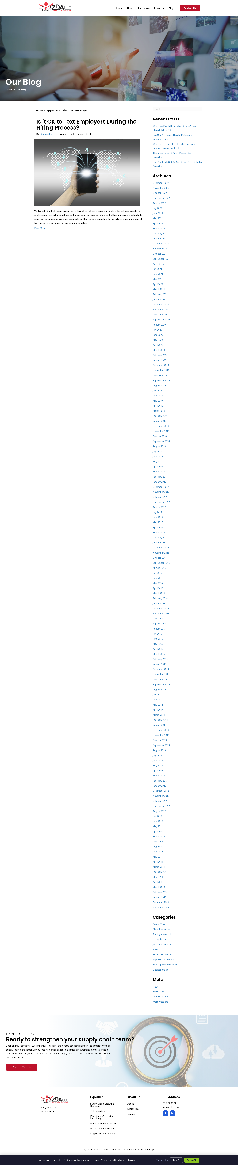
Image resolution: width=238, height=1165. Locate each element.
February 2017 (160, 537)
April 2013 (158, 770)
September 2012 (161, 806)
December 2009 (161, 902)
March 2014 (159, 714)
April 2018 (158, 466)
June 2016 (158, 578)
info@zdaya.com (48, 1107)
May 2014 (158, 704)
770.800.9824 (47, 1111)
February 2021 (160, 294)
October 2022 (160, 192)
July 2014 (157, 694)
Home (9, 89)
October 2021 (160, 253)
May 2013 (158, 765)
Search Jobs (133, 1109)
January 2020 (159, 360)
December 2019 (161, 365)
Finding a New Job (162, 934)
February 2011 (160, 871)
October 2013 (160, 740)
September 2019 (161, 380)
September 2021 (161, 258)
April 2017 (158, 527)
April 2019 (158, 405)
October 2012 (160, 800)
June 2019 (158, 395)
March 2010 (159, 887)
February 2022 (160, 233)
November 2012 (161, 795)
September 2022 (161, 198)
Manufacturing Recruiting (103, 1123)
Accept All (191, 1160)
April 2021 (158, 284)
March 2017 (159, 532)
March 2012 (159, 836)
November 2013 (161, 735)
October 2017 (160, 496)
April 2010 (158, 882)
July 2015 (157, 633)
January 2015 (159, 664)
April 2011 (158, 861)
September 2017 (161, 502)
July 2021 (157, 268)
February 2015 (160, 659)
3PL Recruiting (97, 1111)
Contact (131, 1114)
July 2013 (157, 755)
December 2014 (161, 669)
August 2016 (159, 567)
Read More (40, 228)
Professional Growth (163, 954)
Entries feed (159, 991)
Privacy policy (161, 1160)
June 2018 (158, 456)
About (130, 1104)
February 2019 (160, 415)
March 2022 (159, 228)
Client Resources (161, 929)
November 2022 (161, 187)
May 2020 (158, 339)
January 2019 (159, 420)
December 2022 (161, 182)
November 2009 (161, 907)
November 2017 (161, 491)
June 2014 (158, 699)
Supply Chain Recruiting (102, 1134)
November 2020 (161, 309)
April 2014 (158, 709)
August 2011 (159, 846)
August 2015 (159, 628)
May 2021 (158, 279)
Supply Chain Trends (163, 959)
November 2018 (161, 431)
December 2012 (161, 790)
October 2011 (160, 841)
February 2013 (160, 780)
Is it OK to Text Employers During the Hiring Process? (86, 124)
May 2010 (158, 876)
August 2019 (159, 385)
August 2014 (159, 689)
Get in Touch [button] (22, 1067)
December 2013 (161, 730)
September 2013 (161, 745)
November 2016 (161, 552)
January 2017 (159, 542)
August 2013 (159, 750)
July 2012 (157, 816)
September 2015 (161, 623)
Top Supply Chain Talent (165, 964)
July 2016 (157, 572)
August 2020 (159, 324)
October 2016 (160, 557)
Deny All (176, 1160)
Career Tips (159, 924)
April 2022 (158, 223)
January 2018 (159, 481)
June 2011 (158, 851)
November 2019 (161, 370)
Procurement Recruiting (102, 1128)
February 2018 (160, 476)
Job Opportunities (162, 944)
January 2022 (159, 238)
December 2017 (161, 486)
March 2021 (159, 289)
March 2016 (159, 593)
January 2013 (159, 785)
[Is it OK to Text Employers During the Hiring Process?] (87, 172)
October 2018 (160, 436)
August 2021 (159, 263)
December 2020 (161, 304)
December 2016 (161, 547)
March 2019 (159, 410)
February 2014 (160, 719)
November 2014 (161, 674)
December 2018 (161, 426)
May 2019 (158, 400)
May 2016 (158, 583)
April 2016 (158, 588)
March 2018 (159, 471)
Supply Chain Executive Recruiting (102, 1105)
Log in (156, 986)
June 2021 (158, 274)
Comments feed (161, 996)
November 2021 (161, 248)
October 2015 (160, 618)
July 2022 (157, 208)
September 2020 (161, 319)
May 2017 (158, 522)
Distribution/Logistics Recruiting (101, 1117)
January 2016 (159, 603)
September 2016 (161, 562)
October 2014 (160, 679)
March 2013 (159, 775)
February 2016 (160, 598)
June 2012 (158, 821)
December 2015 (161, 608)
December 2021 (161, 243)
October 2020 (160, 314)
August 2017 (159, 507)
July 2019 (157, 390)
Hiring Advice (159, 939)
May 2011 (158, 856)
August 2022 (159, 203)
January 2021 (159, 299)
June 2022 (158, 213)
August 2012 (159, 811)
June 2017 (158, 517)
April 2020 (158, 344)
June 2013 (158, 760)
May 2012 (158, 826)
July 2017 (157, 512)
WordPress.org (160, 1001)
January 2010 (159, 897)
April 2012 (158, 831)
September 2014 (161, 684)
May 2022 (158, 218)
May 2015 (158, 643)
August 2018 (159, 446)
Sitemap (149, 1149)
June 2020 (158, 334)
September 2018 (161, 441)
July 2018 (157, 451)
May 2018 (158, 461)
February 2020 (160, 355)
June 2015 (158, 638)
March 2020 (159, 350)
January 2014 (159, 724)
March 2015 (159, 654)
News (156, 949)
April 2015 (158, 648)
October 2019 (160, 375)
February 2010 (160, 892)
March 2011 (159, 866)
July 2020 (157, 329)
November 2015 (161, 613)
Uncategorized (160, 969)
